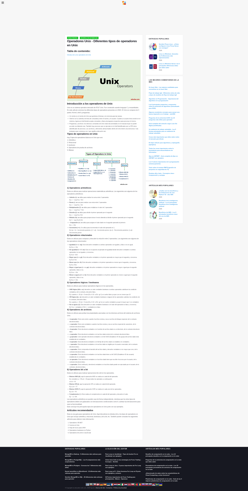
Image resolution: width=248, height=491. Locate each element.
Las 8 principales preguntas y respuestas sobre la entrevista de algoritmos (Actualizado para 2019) (164, 106)
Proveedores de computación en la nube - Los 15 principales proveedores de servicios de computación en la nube (163, 467)
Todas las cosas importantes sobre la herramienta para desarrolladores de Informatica (161, 150)
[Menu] (2, 2)
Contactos (109, 488)
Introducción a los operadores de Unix (79, 55)
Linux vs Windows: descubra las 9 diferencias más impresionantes (168, 55)
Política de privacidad (120, 488)
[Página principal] (124, 2)
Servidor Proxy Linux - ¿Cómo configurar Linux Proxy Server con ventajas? (169, 46)
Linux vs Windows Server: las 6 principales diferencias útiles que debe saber (169, 65)
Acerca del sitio (100, 488)
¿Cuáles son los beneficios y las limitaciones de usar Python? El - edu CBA (168, 192)
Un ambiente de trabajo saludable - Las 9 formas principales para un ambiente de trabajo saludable (162, 131)
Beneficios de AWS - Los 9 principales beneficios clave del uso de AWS (168, 214)
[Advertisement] (124, 20)
